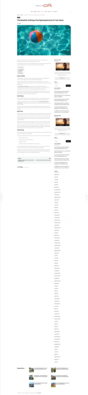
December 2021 (57, 303)
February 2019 (57, 331)
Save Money (20, 70)
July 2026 (56, 177)
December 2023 (57, 242)
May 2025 (56, 207)
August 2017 (56, 359)
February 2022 (57, 298)
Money (49, 11)
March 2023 (56, 265)
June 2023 (56, 258)
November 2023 (57, 245)
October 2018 (56, 341)
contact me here (62, 77)
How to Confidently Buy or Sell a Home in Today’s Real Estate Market (62, 383)
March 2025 (56, 212)
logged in (22, 167)
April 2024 (56, 232)
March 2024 (56, 235)
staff (20, 23)
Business (35, 11)
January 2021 (56, 313)
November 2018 (57, 339)
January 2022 (56, 301)
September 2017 (57, 356)
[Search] (70, 11)
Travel (46, 11)
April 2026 (56, 184)
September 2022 (57, 280)
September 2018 (57, 344)
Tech (52, 11)
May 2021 (56, 308)
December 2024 (57, 220)
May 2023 (56, 260)
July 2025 (56, 202)
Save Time (20, 71)
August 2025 (56, 199)
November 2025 (57, 192)
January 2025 (56, 217)
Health (38, 11)
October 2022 (56, 278)
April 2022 (56, 293)
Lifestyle (42, 11)
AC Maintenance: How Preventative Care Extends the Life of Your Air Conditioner (40, 376)
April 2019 (56, 326)
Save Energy (20, 73)
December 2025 (57, 189)
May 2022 (56, 291)
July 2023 (56, 255)
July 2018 (56, 349)
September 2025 (57, 197)
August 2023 (56, 253)
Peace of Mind (21, 69)
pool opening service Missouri (23, 86)
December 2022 (57, 273)
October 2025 (56, 194)
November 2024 (57, 222)
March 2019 (56, 329)
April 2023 (56, 263)
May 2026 (56, 182)
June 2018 (56, 351)
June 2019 (56, 321)
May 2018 (56, 354)
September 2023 (57, 250)
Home (32, 11)
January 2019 (56, 334)
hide (22, 67)
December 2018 (57, 336)
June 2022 (56, 288)
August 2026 (56, 174)
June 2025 (56, 204)
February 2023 (57, 268)
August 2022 (56, 283)
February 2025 (57, 215)
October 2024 (56, 225)
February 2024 (57, 237)
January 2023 (56, 270)
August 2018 (56, 346)
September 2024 (57, 227)
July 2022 (56, 285)
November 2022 (57, 275)
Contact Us (55, 11)
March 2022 (56, 296)
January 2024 (56, 240)
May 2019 (56, 323)
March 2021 (56, 311)
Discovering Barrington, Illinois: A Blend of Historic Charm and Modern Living (40, 369)
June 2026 (56, 179)
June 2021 (56, 306)
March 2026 (56, 187)
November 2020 (57, 318)
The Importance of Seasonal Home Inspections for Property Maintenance (62, 376)
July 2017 (56, 361)
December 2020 (57, 316)
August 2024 (56, 230)
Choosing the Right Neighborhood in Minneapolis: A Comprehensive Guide (62, 369)
